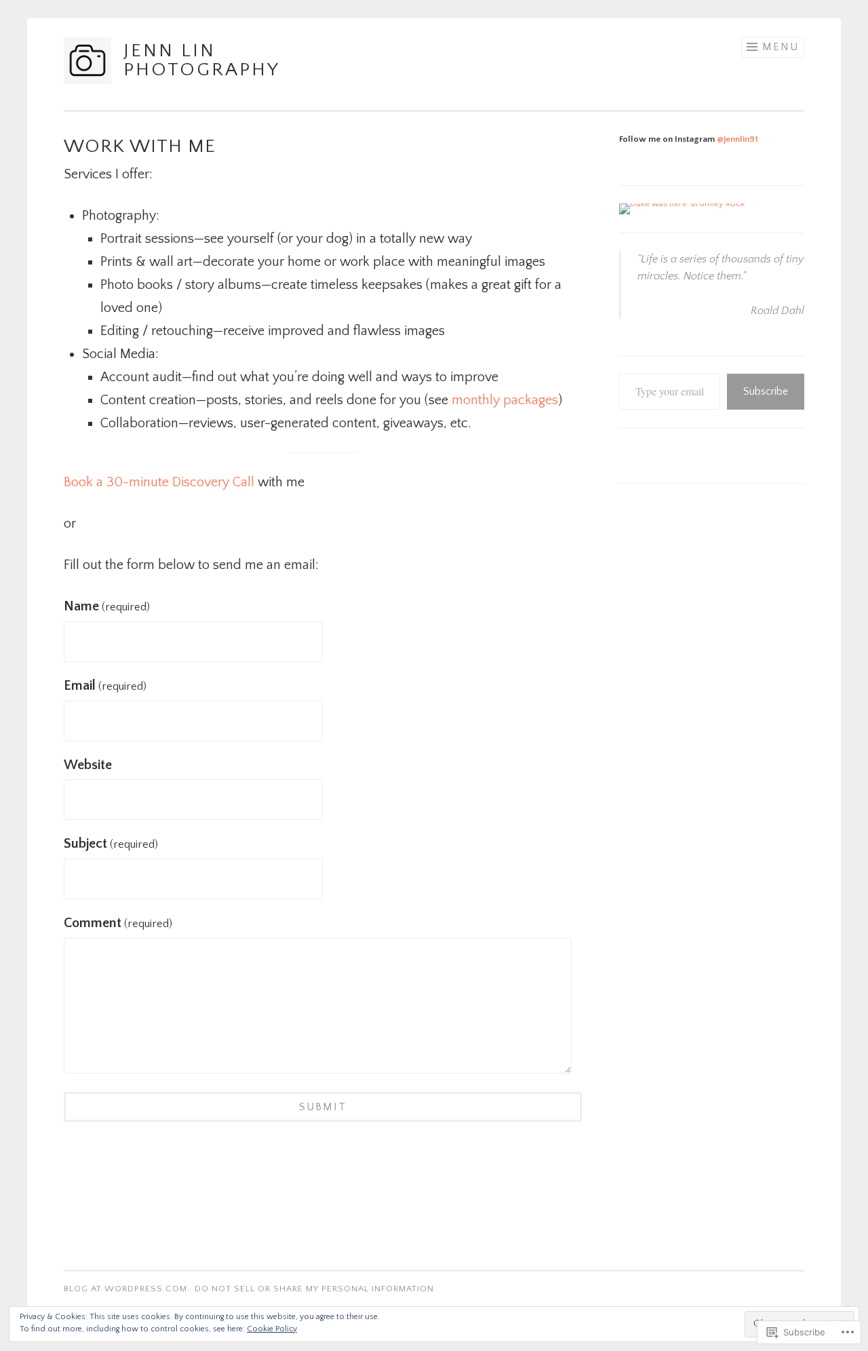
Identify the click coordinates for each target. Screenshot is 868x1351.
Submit (323, 1107)
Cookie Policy (272, 1329)
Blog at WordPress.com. (127, 1288)
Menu (780, 47)
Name (107, 606)
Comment (118, 923)
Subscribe (765, 391)
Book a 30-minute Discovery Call (159, 482)
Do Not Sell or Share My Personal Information (314, 1288)
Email (105, 685)
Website (88, 765)
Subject (111, 843)
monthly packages (505, 400)
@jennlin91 (737, 139)
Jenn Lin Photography (201, 60)
